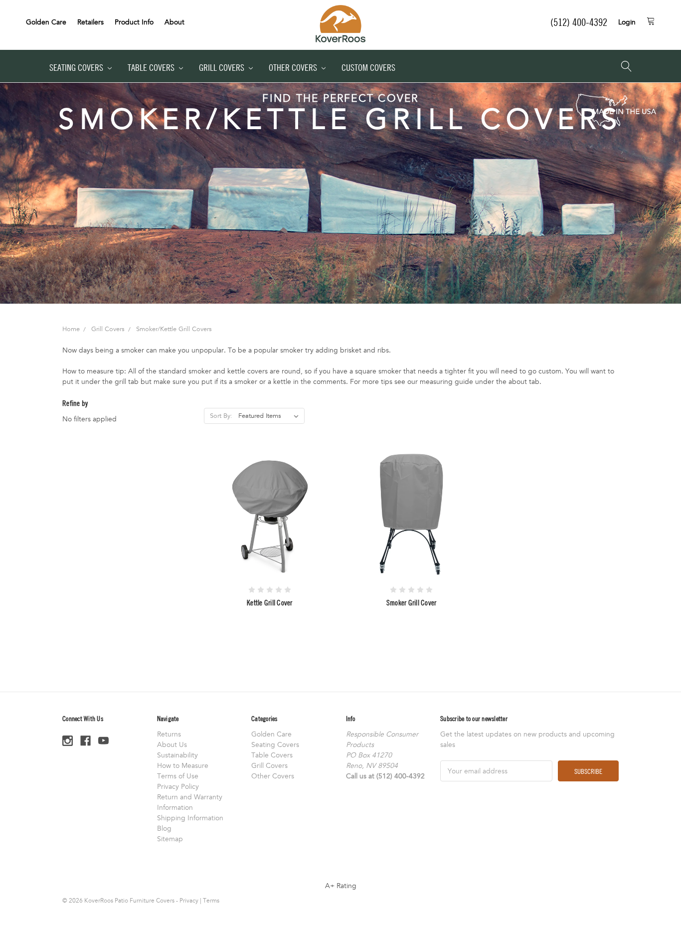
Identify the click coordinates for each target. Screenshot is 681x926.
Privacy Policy (178, 786)
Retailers (90, 22)
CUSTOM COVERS (368, 67)
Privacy (188, 900)
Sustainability (177, 755)
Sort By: (221, 416)
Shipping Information (190, 818)
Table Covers (152, 67)
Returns (169, 734)
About (174, 22)
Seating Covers (77, 67)
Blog (164, 828)
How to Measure (182, 765)
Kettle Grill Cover (270, 602)
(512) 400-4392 (578, 21)
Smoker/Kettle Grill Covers (174, 329)
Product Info (134, 22)
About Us (172, 745)
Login (627, 22)
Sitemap (170, 839)
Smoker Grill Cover (411, 602)
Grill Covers (222, 67)
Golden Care (46, 22)
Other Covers (294, 67)
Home (71, 329)
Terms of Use (177, 776)
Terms (211, 900)
